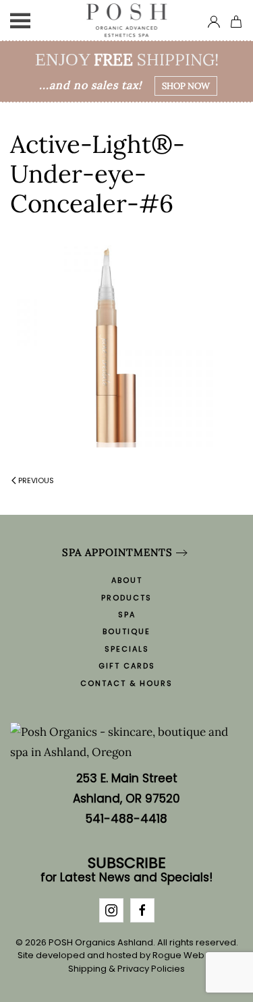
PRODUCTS (126, 597)
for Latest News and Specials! (126, 870)
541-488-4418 (126, 819)
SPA (127, 614)
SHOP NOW (186, 86)
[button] (20, 20)
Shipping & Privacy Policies (126, 968)
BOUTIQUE (126, 631)
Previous (36, 480)
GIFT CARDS (127, 665)
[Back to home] (126, 20)
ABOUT (126, 580)
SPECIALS (127, 649)
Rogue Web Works (193, 955)
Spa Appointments (117, 552)
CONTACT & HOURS (126, 683)
